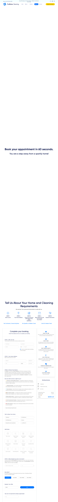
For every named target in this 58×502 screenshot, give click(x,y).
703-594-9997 (10, 1)
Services (31, 4)
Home (22, 4)
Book (36, 4)
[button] (50, 4)
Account (40, 4)
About (26, 4)
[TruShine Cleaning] (11, 4)
